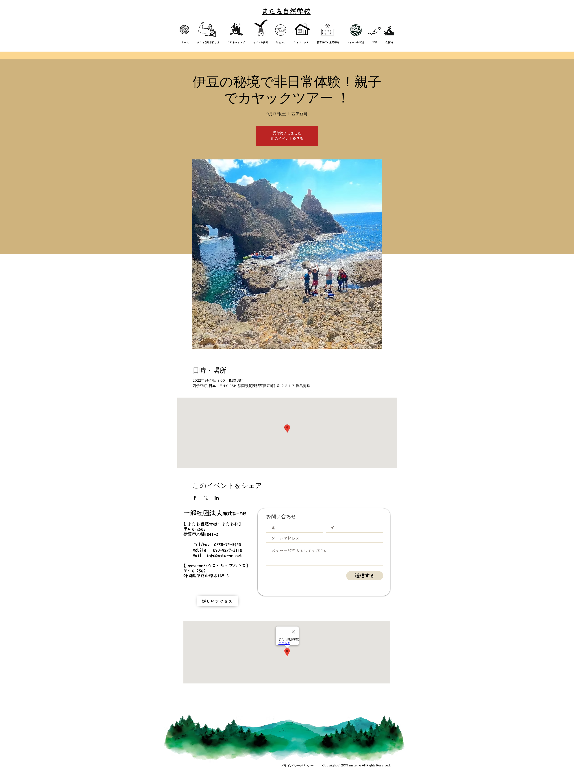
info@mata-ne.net (224, 555)
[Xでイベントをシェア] (206, 498)
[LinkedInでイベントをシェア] (217, 498)
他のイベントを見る (287, 138)
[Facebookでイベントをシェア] (195, 498)
